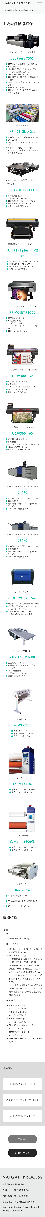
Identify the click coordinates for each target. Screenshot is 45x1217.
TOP (4, 10)
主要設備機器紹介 (26, 10)
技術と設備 (12, 10)
